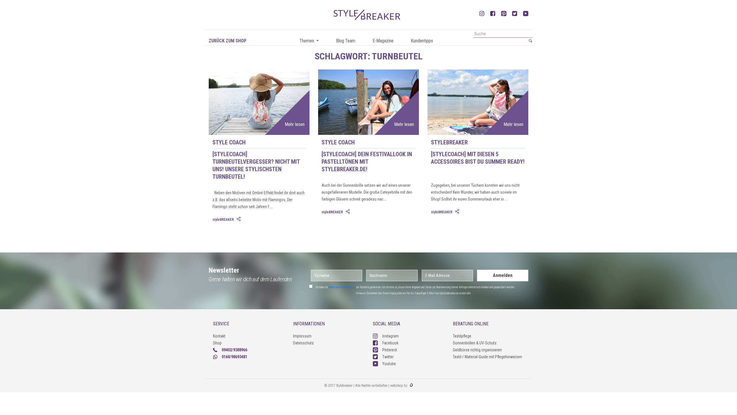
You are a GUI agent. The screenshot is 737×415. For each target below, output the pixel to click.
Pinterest (389, 350)
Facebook (390, 343)
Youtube (389, 363)
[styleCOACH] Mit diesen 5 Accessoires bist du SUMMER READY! (478, 158)
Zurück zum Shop (227, 41)
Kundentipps (422, 41)
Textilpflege (462, 336)
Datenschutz (303, 343)
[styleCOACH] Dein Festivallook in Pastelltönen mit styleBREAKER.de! (367, 162)
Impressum (302, 336)
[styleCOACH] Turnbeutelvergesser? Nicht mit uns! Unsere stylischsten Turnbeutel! (256, 165)
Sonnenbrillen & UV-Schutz (475, 343)
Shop (217, 343)
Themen (307, 41)
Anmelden (502, 275)
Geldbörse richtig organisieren (477, 350)
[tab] (239, 219)
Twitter (388, 356)
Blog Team (345, 41)
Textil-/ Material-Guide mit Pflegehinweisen (487, 356)
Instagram (390, 336)
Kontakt (219, 336)
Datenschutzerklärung (342, 287)
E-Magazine (383, 41)
